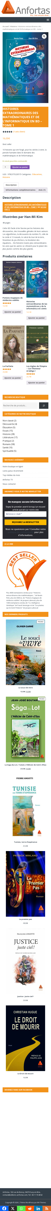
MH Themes (41, 1202)
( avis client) (19, 131)
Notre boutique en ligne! (13, 466)
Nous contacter (9, 484)
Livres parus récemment (13, 471)
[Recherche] (43, 405)
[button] (47, 20)
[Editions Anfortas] (25, 15)
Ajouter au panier (20, 167)
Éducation (37, 174)
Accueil (6, 26)
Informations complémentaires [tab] (20, 190)
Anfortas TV (8, 479)
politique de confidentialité (21, 532)
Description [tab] (11, 185)
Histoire (13, 26)
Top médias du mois (11, 475)
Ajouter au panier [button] (12, 312)
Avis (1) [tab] (42, 190)
